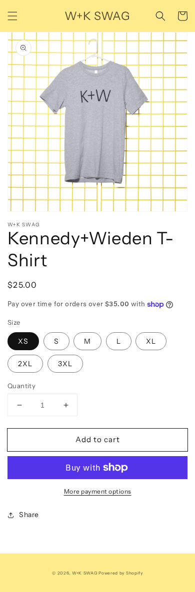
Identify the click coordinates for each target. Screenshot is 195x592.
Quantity (22, 386)
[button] (13, 16)
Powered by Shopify (120, 573)
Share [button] (29, 514)
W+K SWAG (85, 573)
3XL (65, 363)
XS (23, 341)
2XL (25, 363)
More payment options (98, 491)
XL (151, 341)
